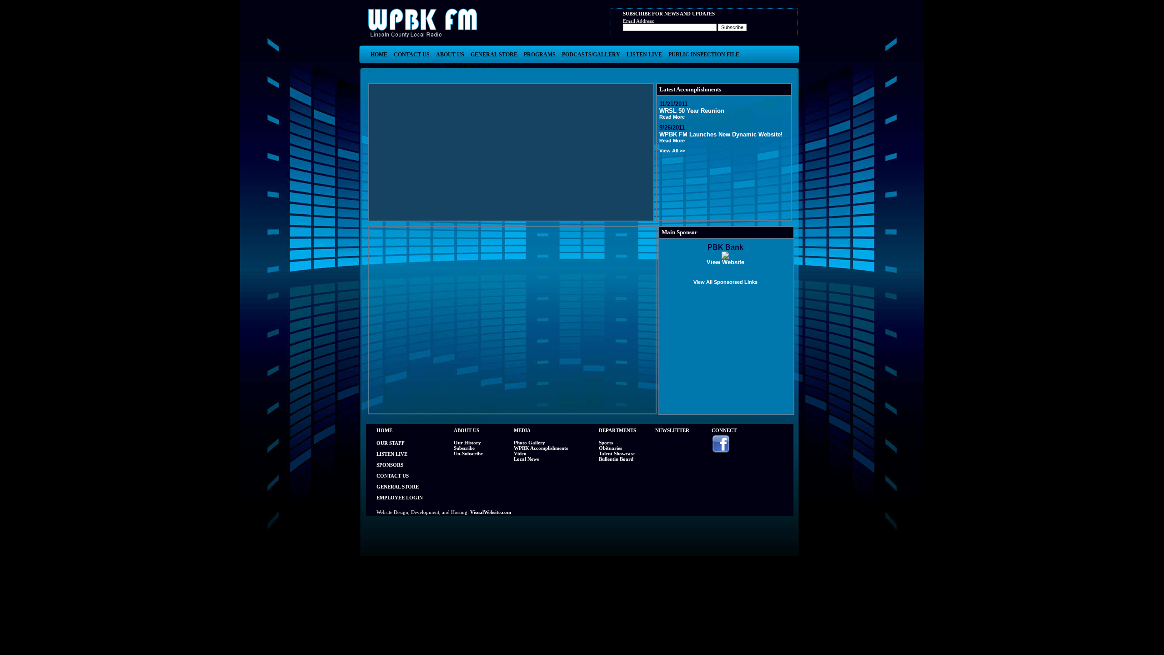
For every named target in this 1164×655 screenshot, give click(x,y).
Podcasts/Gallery (591, 54)
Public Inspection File (703, 54)
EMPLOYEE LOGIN (399, 497)
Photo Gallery (529, 442)
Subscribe (464, 448)
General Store (494, 54)
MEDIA (522, 430)
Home (379, 54)
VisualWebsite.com (490, 512)
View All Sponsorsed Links (725, 282)
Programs (540, 54)
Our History (467, 442)
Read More (672, 117)
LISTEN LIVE (391, 454)
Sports (606, 442)
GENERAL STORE (397, 486)
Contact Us (412, 54)
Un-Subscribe (468, 453)
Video (520, 453)
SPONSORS (389, 465)
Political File (469, 66)
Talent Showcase (617, 453)
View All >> (672, 150)
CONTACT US (392, 476)
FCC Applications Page (405, 66)
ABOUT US (466, 430)
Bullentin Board (616, 459)
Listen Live (644, 54)
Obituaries (610, 448)
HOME (384, 430)
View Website (725, 262)
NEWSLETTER (672, 430)
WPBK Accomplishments (541, 448)
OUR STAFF (390, 443)
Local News (526, 459)
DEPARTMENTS (617, 430)
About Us (450, 54)
